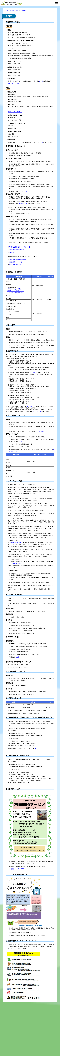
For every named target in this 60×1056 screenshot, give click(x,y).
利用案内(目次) (14, 10)
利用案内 (23, 10)
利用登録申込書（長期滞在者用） (18, 259)
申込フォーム (23, 203)
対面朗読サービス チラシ (16, 869)
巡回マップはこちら (13, 83)
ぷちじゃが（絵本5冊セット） (15, 292)
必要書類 (11, 252)
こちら (41, 81)
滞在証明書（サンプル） (16, 262)
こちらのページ (31, 406)
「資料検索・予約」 (16, 542)
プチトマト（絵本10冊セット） (16, 289)
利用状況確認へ (17, 563)
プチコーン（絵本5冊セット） (15, 290)
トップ (6, 10)
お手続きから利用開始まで (16, 249)
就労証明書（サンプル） (16, 264)
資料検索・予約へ (44, 431)
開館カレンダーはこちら (15, 111)
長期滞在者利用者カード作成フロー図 (19, 247)
